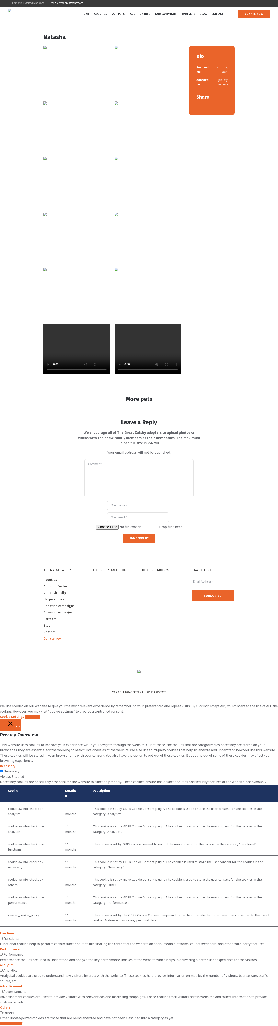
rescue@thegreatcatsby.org (67, 3)
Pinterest (210, 105)
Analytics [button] (7, 965)
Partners (50, 619)
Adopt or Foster (55, 586)
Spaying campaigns (58, 612)
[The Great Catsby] (139, 672)
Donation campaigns (59, 606)
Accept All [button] (32, 717)
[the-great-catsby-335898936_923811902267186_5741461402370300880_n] (76, 126)
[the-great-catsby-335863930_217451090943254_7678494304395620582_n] (148, 293)
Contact (50, 632)
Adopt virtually (55, 593)
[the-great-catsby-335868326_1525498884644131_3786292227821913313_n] (148, 182)
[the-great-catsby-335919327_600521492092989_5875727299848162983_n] (148, 71)
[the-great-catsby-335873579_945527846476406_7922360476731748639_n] (76, 182)
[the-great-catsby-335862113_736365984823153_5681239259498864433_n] (76, 238)
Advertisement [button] (11, 986)
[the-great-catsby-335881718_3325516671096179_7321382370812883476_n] (148, 126)
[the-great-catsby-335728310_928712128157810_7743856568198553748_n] (76, 293)
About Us (50, 580)
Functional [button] (8, 933)
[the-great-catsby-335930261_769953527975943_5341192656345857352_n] (76, 71)
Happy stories (54, 599)
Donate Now (253, 13)
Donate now (53, 638)
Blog (47, 625)
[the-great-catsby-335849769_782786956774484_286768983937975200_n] (148, 238)
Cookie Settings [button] (12, 717)
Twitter (204, 105)
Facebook (198, 105)
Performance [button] (10, 949)
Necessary (11, 771)
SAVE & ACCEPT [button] (11, 1023)
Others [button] (5, 1007)
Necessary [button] (7, 766)
